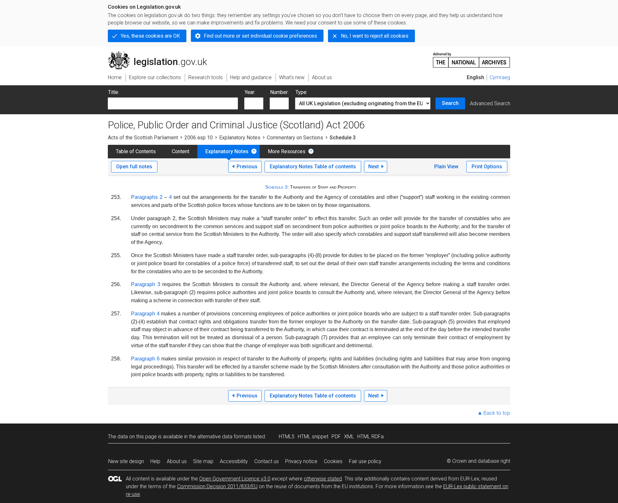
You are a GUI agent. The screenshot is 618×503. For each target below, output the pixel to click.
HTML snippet (313, 436)
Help (155, 461)
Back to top (496, 413)
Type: (301, 92)
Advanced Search (490, 103)
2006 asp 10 (198, 138)
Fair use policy (365, 461)
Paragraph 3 (145, 284)
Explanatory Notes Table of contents (313, 166)
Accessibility (234, 461)
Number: (279, 92)
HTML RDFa (370, 436)
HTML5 (287, 436)
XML (349, 436)
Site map (203, 461)
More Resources (286, 151)
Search (450, 103)
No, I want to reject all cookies (374, 36)
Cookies (333, 461)
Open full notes (134, 166)
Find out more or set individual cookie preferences (260, 36)
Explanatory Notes (239, 138)
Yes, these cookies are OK (150, 36)
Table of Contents (136, 151)
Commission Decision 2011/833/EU (217, 486)
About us (177, 461)
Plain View (446, 166)
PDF (336, 436)
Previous (247, 166)
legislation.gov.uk (161, 54)
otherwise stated (323, 479)
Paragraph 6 (145, 358)
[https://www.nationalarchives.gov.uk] (471, 57)
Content (180, 151)
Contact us (266, 461)
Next (373, 166)
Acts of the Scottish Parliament (143, 138)
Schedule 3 (276, 187)
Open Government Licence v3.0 (234, 479)
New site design (126, 461)
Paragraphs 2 (147, 197)
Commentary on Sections (295, 138)
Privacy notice (301, 461)
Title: (113, 92)
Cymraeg (500, 77)
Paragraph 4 (145, 313)
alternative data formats (224, 436)
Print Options (487, 166)
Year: (250, 92)
